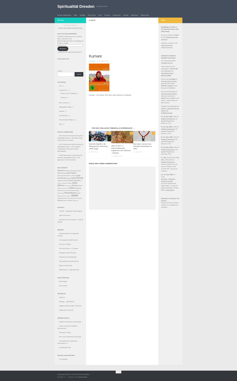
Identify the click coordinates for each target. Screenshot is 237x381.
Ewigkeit (68, 178)
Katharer (80, 185)
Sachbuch (63, 97)
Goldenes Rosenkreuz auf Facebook (70, 322)
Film (60, 86)
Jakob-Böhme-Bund (167, 73)
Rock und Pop (63, 103)
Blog (75, 15)
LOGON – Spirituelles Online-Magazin (70, 211)
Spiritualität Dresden (76, 6)
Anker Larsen (69, 170)
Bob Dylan (71, 173)
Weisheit (70, 200)
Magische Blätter (166, 75)
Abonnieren (62, 48)
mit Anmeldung (169, 190)
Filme (100, 15)
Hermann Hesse (67, 183)
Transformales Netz (65, 347)
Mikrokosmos (60, 190)
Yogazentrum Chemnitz (66, 310)
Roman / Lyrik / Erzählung (68, 93)
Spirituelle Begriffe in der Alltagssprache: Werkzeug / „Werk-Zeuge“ (98, 146)
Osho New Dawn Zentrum (169, 81)
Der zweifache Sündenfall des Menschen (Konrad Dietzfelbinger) (68, 149)
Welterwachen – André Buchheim (69, 270)
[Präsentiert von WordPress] (66, 377)
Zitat (60, 124)
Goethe (59, 180)
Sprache (61, 111)
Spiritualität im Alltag (65, 107)
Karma (74, 185)
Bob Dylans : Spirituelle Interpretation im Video (142, 146)
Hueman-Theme (83, 377)
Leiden (59, 188)
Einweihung (61, 178)
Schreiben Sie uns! (166, 63)
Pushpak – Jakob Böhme (66, 301)
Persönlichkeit (67, 190)
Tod (75, 198)
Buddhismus (68, 175)
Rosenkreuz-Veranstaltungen (68, 257)
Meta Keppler (63, 281)
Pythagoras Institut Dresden (67, 253)
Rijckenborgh (60, 193)
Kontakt (125, 15)
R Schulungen (63, 359)
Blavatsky (64, 173)
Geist (73, 178)
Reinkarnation (75, 190)
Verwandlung (79, 198)
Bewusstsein (77, 170)
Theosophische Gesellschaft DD (69, 261)
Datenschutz (145, 15)
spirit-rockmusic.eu (65, 215)
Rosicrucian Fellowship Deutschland (70, 337)
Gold (63, 180)
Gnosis (79, 178)
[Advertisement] (122, 40)
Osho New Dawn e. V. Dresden (68, 248)
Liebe (71, 188)
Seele (74, 195)
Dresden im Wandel (65, 244)
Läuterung (77, 188)
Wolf (94, 61)
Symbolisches (63, 115)
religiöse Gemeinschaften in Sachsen (70, 306)
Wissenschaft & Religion (66, 120)
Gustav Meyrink (74, 180)
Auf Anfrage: (165, 27)
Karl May (69, 185)
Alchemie (61, 170)
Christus (74, 175)
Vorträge (82, 15)
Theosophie (70, 198)
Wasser (65, 200)
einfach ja (62, 297)
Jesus (65, 185)
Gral (66, 180)
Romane (107, 15)
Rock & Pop (92, 15)
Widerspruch (76, 200)
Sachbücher (117, 15)
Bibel (59, 173)
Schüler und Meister (66, 196)
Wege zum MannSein (65, 265)
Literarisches (63, 90)
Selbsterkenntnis (62, 198)
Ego (78, 175)
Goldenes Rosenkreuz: (168, 119)
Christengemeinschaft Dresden (68, 240)
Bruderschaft (61, 175)
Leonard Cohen (64, 188)
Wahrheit (60, 200)
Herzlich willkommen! (64, 15)
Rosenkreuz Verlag (65, 332)
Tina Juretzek (63, 285)
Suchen (59, 71)
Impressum (134, 15)
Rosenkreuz (70, 193)
